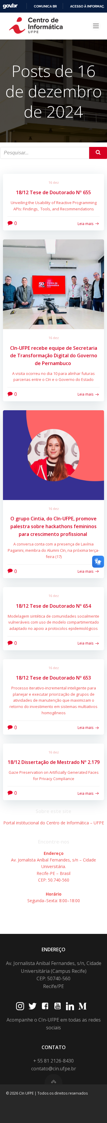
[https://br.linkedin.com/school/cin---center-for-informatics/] (70, 1006)
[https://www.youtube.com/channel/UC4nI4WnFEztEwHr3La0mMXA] (58, 1006)
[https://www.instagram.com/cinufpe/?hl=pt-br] (20, 1006)
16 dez (53, 182)
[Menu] (96, 26)
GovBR (10, 6)
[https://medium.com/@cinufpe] (82, 1006)
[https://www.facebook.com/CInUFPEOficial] (45, 1006)
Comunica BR (45, 6)
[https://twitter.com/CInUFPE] (33, 1006)
